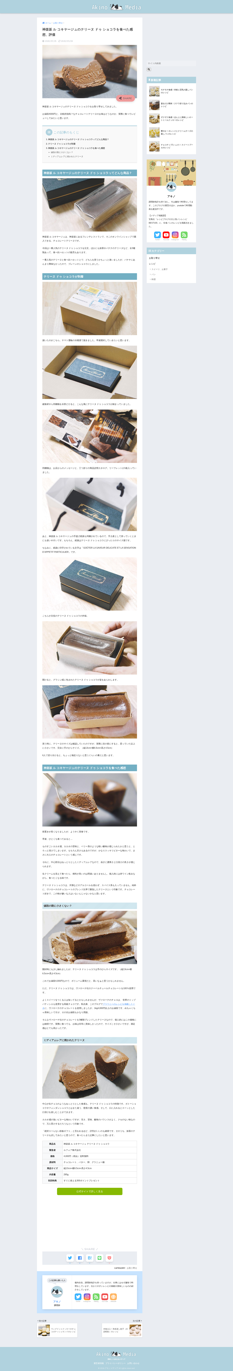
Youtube (166, 240)
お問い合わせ (133, 1363)
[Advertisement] (89, 1222)
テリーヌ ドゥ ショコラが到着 (62, 144)
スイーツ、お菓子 (160, 269)
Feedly (96, 1301)
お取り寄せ (132, 1268)
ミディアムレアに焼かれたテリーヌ (67, 156)
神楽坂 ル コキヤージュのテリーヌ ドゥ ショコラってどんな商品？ (78, 139)
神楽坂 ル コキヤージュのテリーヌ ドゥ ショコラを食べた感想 (76, 148)
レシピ (152, 264)
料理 (154, 279)
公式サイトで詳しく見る (89, 1191)
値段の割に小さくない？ (62, 152)
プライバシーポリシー (115, 1363)
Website (113, 1301)
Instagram (87, 1301)
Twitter (78, 1301)
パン (154, 274)
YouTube (105, 1301)
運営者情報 (99, 1363)
